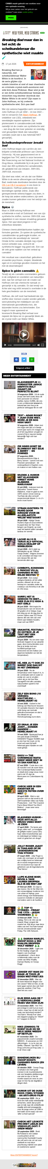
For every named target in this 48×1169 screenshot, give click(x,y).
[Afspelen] (5, 345)
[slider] (22, 345)
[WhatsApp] (31, 359)
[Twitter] (24, 359)
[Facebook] (16, 359)
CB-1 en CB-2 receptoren (14, 185)
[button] (24, 335)
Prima (11, 18)
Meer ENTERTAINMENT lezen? (24, 1155)
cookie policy (27, 12)
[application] (24, 335)
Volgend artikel (23, 368)
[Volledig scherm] (42, 345)
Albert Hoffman (30, 115)
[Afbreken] (38, 345)
